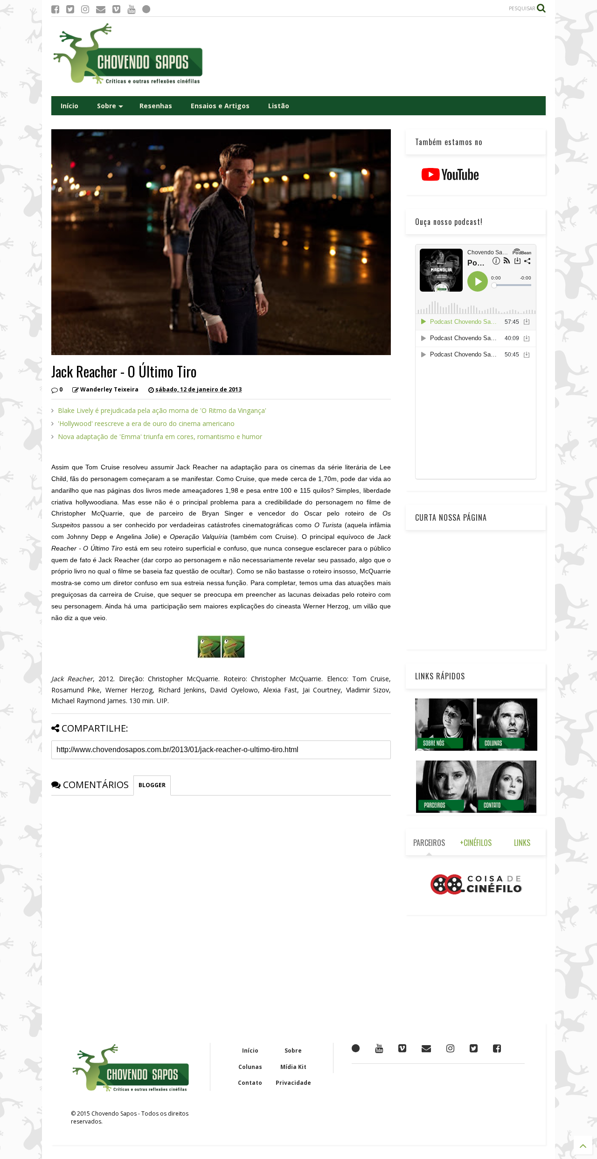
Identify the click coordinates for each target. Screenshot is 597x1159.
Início (69, 105)
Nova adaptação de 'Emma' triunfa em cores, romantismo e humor (160, 436)
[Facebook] (55, 9)
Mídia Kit (293, 1067)
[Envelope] (100, 9)
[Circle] (146, 9)
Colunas (250, 1067)
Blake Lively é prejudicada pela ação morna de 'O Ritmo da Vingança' (162, 410)
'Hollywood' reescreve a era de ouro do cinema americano (146, 423)
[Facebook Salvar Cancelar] (497, 1048)
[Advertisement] (376, 56)
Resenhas (155, 105)
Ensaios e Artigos (220, 105)
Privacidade (293, 1083)
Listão (278, 105)
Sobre (106, 105)
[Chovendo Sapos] (128, 84)
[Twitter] (70, 9)
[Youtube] (131, 9)
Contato (250, 1083)
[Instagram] (85, 9)
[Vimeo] (116, 9)
